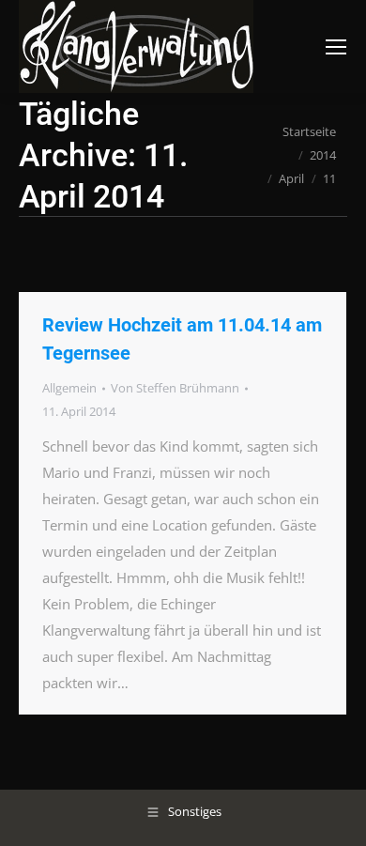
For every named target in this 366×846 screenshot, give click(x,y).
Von (175, 387)
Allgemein (69, 387)
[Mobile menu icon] (336, 47)
